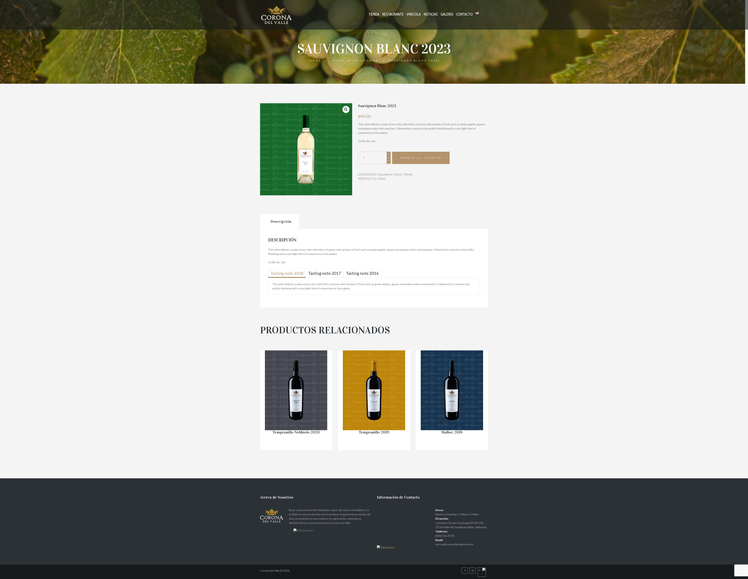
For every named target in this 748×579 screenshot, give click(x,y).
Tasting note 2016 (362, 273)
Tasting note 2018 (287, 273)
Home (315, 60)
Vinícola (414, 14)
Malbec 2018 (451, 432)
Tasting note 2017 (324, 273)
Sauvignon (366, 60)
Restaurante (393, 14)
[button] (345, 109)
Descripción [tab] (281, 221)
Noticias (431, 14)
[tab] (287, 273)
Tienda (374, 14)
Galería (447, 14)
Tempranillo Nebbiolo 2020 (296, 432)
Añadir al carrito (421, 157)
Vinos (338, 60)
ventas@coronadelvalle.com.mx (454, 544)
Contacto (464, 14)
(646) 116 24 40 (444, 535)
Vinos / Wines (403, 174)
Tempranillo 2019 (374, 432)
